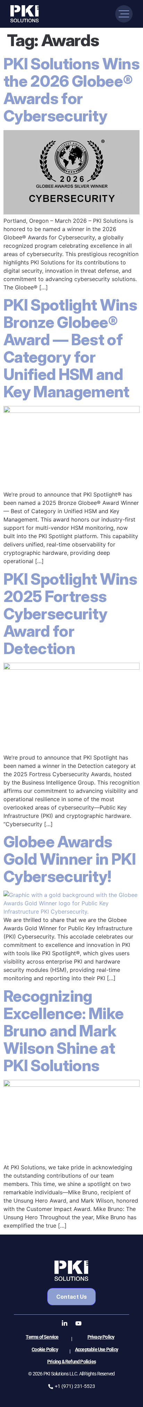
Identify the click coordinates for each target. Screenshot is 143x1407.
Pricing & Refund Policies (71, 1361)
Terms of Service (42, 1337)
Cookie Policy (45, 1349)
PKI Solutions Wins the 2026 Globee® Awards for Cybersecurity (71, 89)
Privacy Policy (101, 1337)
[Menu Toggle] (124, 14)
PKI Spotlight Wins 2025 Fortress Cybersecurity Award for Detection (70, 613)
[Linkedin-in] (64, 1323)
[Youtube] (78, 1323)
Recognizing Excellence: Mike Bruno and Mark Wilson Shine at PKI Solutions (63, 1030)
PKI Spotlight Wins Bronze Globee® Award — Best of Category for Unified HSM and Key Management (70, 348)
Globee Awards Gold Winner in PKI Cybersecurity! (69, 859)
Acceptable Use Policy (96, 1349)
